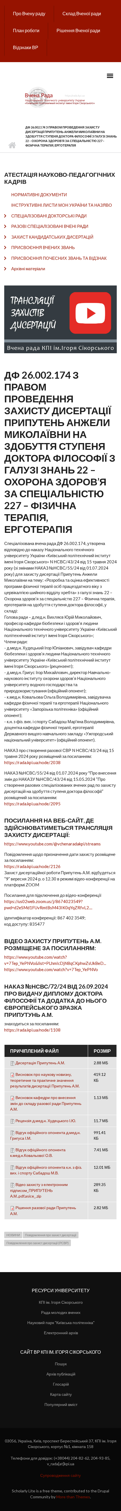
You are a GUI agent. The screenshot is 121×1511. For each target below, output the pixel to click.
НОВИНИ (13, 1235)
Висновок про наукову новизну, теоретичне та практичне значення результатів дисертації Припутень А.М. (45, 1080)
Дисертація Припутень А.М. (40, 1062)
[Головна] (60, 97)
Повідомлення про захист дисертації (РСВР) (37, 1243)
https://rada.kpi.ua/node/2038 (32, 762)
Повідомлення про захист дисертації (50, 1235)
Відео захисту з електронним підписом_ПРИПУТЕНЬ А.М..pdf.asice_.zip (39, 1190)
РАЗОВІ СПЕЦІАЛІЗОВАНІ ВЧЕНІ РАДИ (49, 226)
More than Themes (73, 1496)
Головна (12, 145)
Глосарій (61, 1384)
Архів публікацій (60, 1374)
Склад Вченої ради (81, 13)
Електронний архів (61, 1332)
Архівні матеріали (28, 268)
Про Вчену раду (29, 13)
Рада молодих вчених (60, 1312)
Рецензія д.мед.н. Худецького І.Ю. (45, 1120)
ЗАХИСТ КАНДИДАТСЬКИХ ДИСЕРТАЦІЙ (52, 236)
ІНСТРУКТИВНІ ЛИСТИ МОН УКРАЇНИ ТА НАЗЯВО (61, 205)
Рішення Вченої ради (78, 30)
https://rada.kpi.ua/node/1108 (32, 1029)
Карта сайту (61, 1394)
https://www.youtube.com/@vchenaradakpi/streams (52, 843)
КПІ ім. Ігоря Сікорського (61, 1302)
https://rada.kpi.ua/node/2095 (32, 803)
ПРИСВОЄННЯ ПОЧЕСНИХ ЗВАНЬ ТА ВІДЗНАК (59, 258)
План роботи (26, 30)
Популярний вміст (60, 1404)
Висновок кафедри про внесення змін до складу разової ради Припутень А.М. (45, 1103)
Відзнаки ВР (25, 47)
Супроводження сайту (60, 1475)
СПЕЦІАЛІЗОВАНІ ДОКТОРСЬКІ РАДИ (49, 215)
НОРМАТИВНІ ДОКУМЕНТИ (39, 194)
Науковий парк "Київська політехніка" (61, 1322)
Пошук (61, 1363)
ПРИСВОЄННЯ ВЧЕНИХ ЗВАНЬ (43, 247)
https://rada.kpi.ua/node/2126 (32, 866)
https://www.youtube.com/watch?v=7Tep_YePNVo (51, 969)
